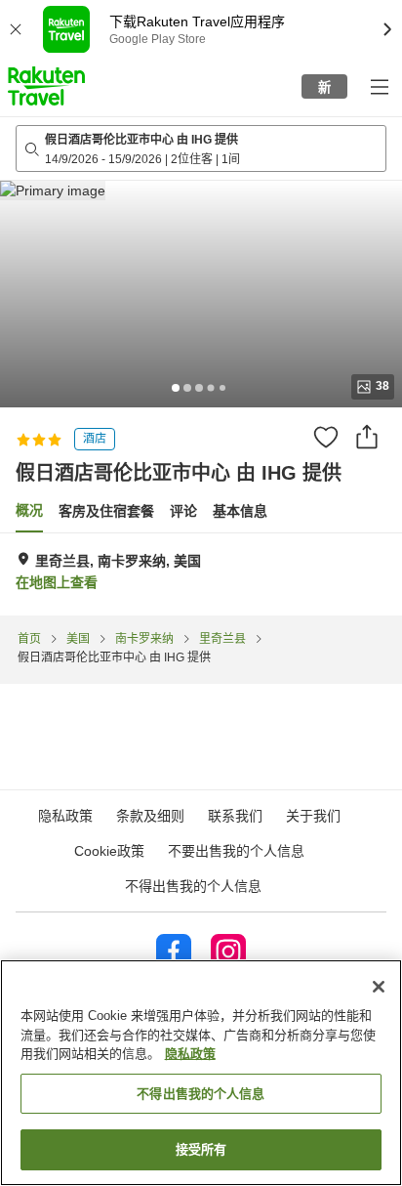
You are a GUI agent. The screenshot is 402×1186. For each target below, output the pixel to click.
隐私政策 (190, 1053)
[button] (46, 86)
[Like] (326, 436)
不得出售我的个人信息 (193, 886)
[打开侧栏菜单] (378, 86)
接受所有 (201, 1149)
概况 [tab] (29, 510)
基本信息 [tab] (240, 511)
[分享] (366, 436)
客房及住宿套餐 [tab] (106, 511)
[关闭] (378, 986)
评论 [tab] (183, 511)
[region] (201, 1072)
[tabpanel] (201, 574)
